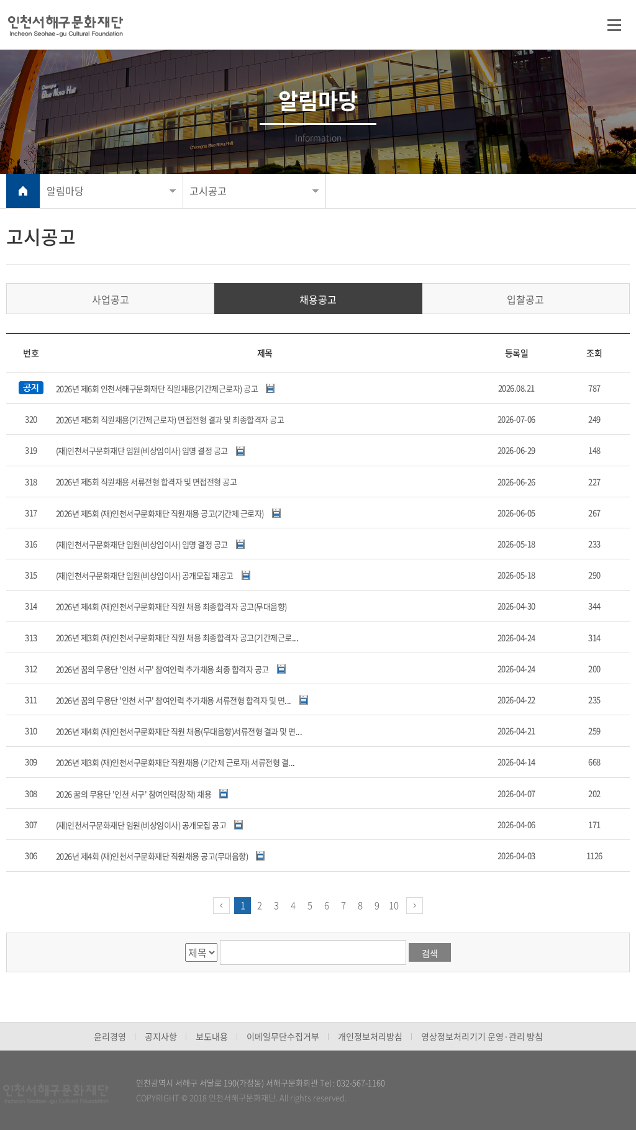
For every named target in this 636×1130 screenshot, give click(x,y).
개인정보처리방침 (370, 1036)
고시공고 (208, 190)
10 (394, 905)
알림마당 (65, 190)
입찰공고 (525, 299)
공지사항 (161, 1036)
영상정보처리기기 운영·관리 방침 (482, 1036)
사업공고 (110, 299)
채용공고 (318, 299)
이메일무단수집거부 (283, 1036)
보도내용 (212, 1036)
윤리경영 (110, 1036)
